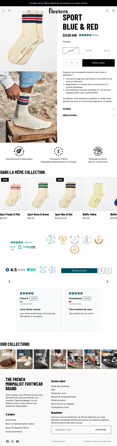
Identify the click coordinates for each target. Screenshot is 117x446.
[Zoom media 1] (28, 35)
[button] (85, 35)
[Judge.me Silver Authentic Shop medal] (74, 239)
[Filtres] (101, 270)
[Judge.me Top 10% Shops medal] (98, 239)
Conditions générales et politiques (97, 441)
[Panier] (113, 10)
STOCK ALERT (98, 63)
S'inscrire (100, 429)
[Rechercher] (9, 10)
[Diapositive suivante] (108, 202)
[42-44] (89, 51)
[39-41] (71, 51)
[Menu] (3, 10)
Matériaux (67, 109)
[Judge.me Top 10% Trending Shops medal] (74, 249)
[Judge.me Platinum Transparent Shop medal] (50, 239)
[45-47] (106, 51)
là (42, 3)
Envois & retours (70, 115)
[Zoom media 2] (28, 107)
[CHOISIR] (50, 206)
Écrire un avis (79, 270)
